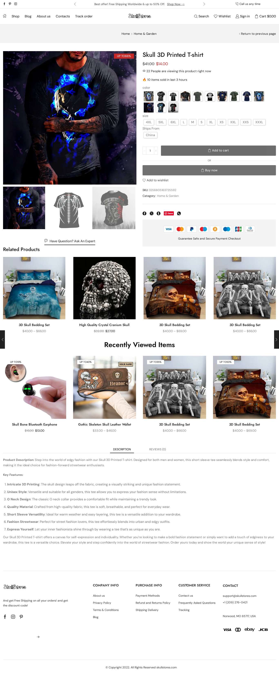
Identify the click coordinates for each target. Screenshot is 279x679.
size (145, 116)
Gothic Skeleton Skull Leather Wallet (104, 424)
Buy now (211, 170)
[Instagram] (15, 4)
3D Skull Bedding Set (34, 325)
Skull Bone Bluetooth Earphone (34, 424)
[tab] (122, 449)
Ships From (151, 128)
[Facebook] (4, 4)
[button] (75, 4)
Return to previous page (258, 34)
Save (170, 213)
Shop (15, 16)
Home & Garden (145, 34)
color (146, 87)
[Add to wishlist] (59, 265)
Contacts (63, 16)
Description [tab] (122, 449)
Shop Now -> (176, 4)
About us (43, 16)
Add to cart (220, 150)
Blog (28, 16)
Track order (84, 16)
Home (126, 34)
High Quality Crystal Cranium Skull (104, 325)
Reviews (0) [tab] (157, 449)
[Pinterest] (10, 4)
